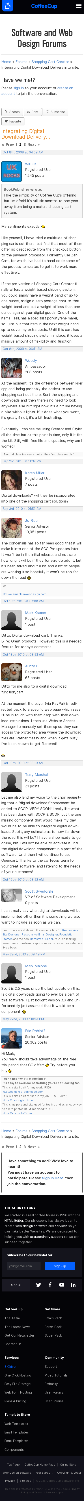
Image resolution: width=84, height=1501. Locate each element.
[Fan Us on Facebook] (50, 1285)
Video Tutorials (56, 1375)
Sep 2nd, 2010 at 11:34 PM (22, 461)
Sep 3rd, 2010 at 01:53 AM (22, 509)
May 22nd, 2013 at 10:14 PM (23, 1019)
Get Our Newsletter (19, 1335)
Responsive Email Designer (40, 934)
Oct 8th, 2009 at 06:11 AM (22, 349)
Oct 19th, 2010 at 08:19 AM (23, 763)
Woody (31, 360)
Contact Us (13, 1344)
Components (14, 1449)
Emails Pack (53, 1318)
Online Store (68, 1464)
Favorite (14, 121)
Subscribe (57, 112)
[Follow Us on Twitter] (38, 1285)
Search (14, 112)
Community (54, 1357)
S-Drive (10, 1366)
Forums (21, 61)
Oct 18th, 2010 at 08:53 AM (23, 654)
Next (32, 144)
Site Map (25, 1480)
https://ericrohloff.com (17, 1113)
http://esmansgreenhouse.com (22, 1091)
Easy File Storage (17, 1384)
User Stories (54, 1401)
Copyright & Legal (69, 1472)
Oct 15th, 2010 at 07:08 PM (23, 601)
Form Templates (16, 1441)
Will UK (31, 164)
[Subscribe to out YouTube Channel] (61, 1285)
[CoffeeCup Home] (44, 7)
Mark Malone (36, 966)
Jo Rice (31, 520)
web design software (31, 1226)
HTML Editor (13, 1220)
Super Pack (53, 1335)
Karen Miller (34, 473)
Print (34, 112)
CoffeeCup (13, 1309)
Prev (10, 144)
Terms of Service (44, 1492)
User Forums (54, 1392)
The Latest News (17, 1327)
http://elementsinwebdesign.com (24, 594)
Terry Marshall (36, 774)
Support (51, 1366)
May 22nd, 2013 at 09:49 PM (24, 954)
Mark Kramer (35, 612)
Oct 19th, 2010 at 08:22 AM (23, 879)
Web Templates (16, 1424)
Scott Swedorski (39, 891)
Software (52, 1309)
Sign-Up (60, 1266)
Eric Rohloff (35, 1031)
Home (6, 61)
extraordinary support (46, 1237)
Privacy (10, 1480)
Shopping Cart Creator (50, 61)
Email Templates (16, 1432)
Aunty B (32, 666)
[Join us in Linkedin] (73, 1285)
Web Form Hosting (18, 1392)
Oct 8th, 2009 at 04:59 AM (23, 152)
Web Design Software (17, 1472)
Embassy (51, 1384)
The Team (12, 1318)
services (61, 1226)
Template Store (17, 1414)
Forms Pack (53, 1327)
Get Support (44, 1472)
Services (11, 1357)
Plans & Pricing (15, 1401)
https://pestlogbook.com (18, 1100)
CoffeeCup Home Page (39, 1464)
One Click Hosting (17, 1375)
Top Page (13, 1464)
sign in (19, 88)
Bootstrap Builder (41, 939)
